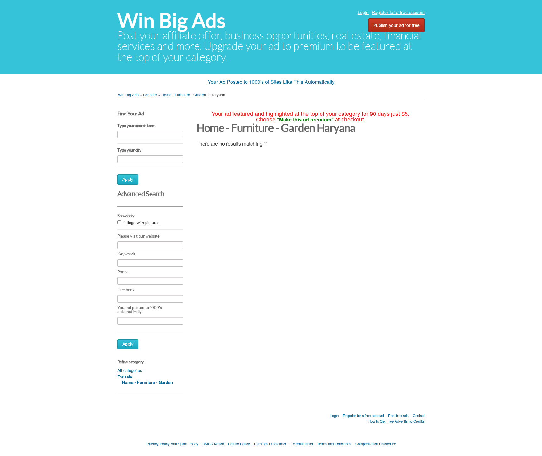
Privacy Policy (158, 443)
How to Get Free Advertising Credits (396, 421)
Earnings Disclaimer (270, 443)
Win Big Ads (171, 20)
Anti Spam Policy (184, 443)
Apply (127, 179)
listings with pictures (141, 222)
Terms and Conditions (334, 443)
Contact (419, 415)
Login (363, 12)
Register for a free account (398, 12)
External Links (301, 443)
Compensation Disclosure (375, 443)
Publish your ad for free (396, 25)
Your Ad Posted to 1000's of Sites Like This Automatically (271, 81)
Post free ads (398, 415)
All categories (129, 370)
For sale (124, 377)
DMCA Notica (213, 443)
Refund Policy (239, 443)
